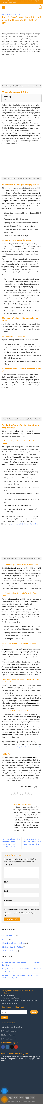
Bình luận (8, 865)
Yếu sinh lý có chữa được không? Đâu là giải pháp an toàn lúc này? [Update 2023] (21, 976)
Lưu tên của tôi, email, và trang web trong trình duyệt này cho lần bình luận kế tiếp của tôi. (21, 912)
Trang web (8, 900)
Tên (6, 882)
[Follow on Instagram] (8, 1047)
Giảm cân (5, 939)
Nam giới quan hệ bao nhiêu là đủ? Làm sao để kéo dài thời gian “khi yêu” (21, 970)
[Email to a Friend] (23, 793)
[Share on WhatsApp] (12, 793)
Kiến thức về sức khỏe (10, 951)
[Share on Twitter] (19, 793)
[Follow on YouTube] (16, 1047)
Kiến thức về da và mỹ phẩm (11, 14)
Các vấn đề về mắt (9, 935)
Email (6, 891)
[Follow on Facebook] (3, 1047)
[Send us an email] (12, 1047)
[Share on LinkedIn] (30, 793)
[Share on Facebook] (16, 793)
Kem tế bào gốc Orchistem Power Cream (25, 524)
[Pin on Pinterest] (27, 793)
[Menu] (3, 7)
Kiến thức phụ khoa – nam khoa (13, 943)
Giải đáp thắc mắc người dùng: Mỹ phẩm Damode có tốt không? (21, 963)
